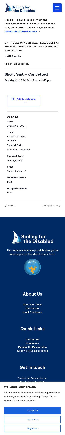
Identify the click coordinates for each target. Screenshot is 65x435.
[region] (32, 408)
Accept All (32, 410)
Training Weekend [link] (50, 206)
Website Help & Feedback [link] (32, 350)
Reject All (33, 428)
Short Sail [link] (11, 206)
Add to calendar (26, 99)
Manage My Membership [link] (32, 347)
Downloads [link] (32, 343)
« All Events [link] (13, 56)
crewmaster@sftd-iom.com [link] (21, 31)
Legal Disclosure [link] (32, 312)
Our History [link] (32, 308)
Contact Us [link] (32, 339)
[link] (20, 7)
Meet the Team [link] (33, 304)
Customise (32, 419)
